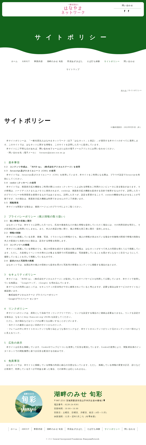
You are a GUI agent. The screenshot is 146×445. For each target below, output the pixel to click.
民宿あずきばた (75, 61)
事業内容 (38, 61)
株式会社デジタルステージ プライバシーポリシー (33, 295)
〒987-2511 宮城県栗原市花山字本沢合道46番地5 (78, 401)
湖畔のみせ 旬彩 (55, 61)
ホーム (14, 61)
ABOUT (26, 61)
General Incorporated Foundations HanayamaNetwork (76, 439)
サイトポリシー (112, 61)
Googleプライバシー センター (23, 299)
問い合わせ (127, 5)
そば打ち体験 (93, 61)
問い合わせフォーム (49, 149)
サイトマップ (73, 69)
